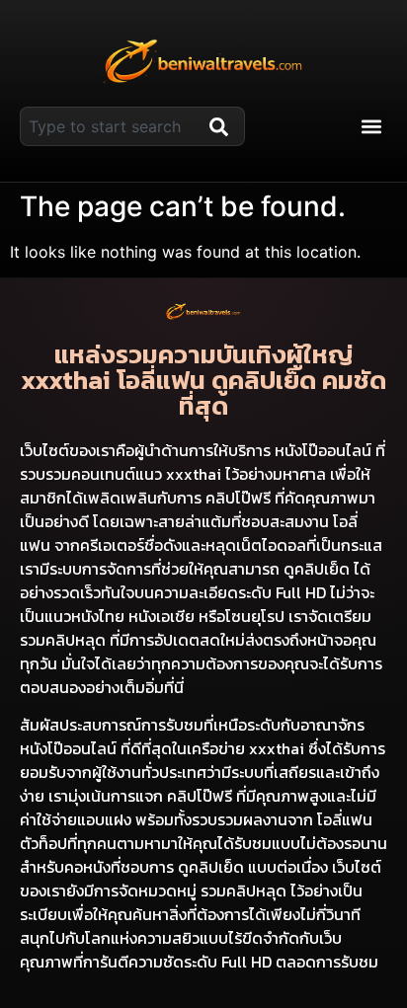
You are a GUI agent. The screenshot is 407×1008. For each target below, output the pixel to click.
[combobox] (111, 126)
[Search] (223, 126)
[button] (371, 127)
